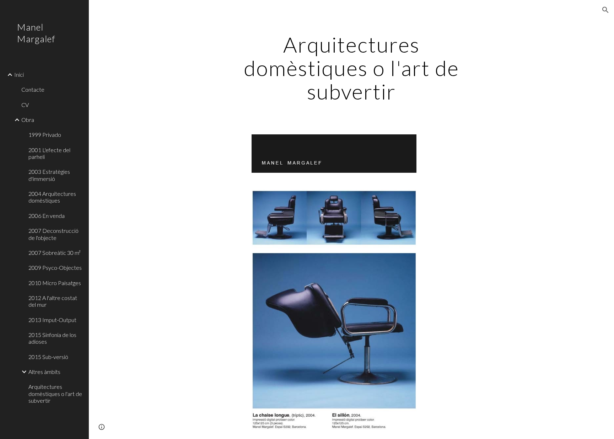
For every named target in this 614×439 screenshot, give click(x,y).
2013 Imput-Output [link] (52, 319)
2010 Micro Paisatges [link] (54, 282)
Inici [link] (19, 74)
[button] (605, 9)
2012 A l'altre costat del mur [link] (52, 301)
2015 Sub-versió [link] (48, 356)
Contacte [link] (32, 89)
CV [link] (25, 104)
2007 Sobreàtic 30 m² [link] (54, 252)
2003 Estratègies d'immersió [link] (49, 175)
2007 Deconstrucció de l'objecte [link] (53, 234)
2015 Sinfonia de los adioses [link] (52, 338)
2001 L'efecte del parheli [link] (49, 153)
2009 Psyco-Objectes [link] (55, 267)
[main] (351, 68)
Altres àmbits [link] (44, 371)
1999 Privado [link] (44, 134)
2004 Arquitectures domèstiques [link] (52, 197)
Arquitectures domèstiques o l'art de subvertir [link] (55, 393)
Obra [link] (27, 119)
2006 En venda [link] (46, 215)
